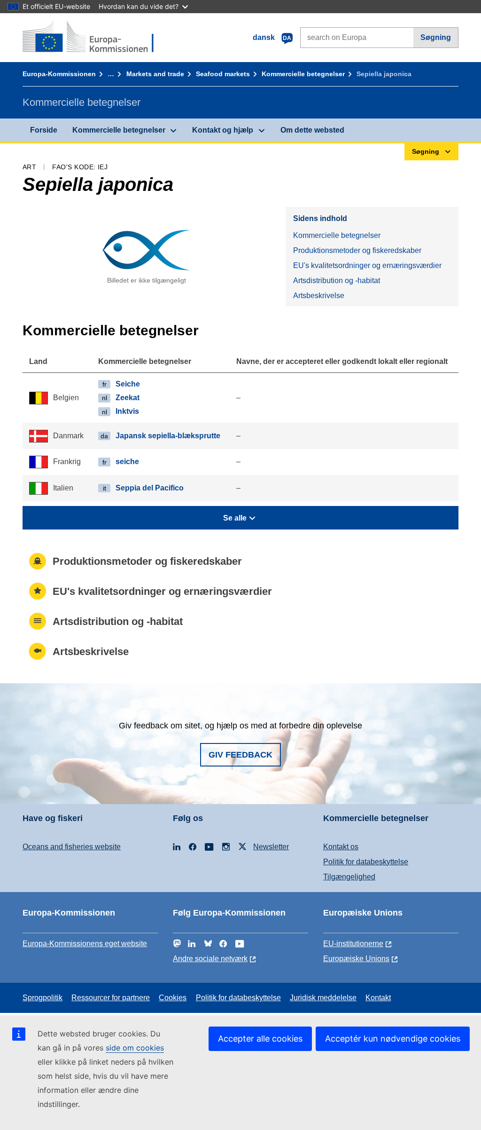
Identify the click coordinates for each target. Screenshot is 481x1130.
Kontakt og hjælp (222, 130)
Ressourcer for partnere (110, 998)
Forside (43, 130)
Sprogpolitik (42, 998)
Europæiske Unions (356, 959)
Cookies (172, 998)
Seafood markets (223, 74)
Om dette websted (312, 130)
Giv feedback (240, 754)
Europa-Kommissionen (59, 74)
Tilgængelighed (349, 877)
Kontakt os (340, 847)
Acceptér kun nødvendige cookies (392, 1038)
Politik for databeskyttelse (365, 862)
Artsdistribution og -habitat (336, 280)
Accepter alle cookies (260, 1038)
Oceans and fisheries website (72, 847)
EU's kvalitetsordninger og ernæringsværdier (367, 265)
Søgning (435, 37)
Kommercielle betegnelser (303, 74)
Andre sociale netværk (210, 959)
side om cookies (135, 1047)
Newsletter (271, 847)
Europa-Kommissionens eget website (85, 944)
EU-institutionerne (353, 944)
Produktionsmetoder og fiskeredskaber (357, 250)
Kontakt (378, 998)
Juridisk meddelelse (323, 998)
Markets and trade (155, 74)
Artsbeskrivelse (318, 296)
